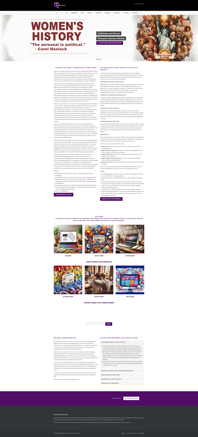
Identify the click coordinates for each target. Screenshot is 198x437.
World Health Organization (134, 349)
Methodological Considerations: (110, 383)
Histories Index (68, 296)
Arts (82, 13)
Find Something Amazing (131, 398)
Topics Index (130, 296)
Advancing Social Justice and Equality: (111, 379)
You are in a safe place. (139, 3)
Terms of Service (131, 433)
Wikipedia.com (65, 191)
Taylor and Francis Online (111, 187)
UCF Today (113, 195)
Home (123, 433)
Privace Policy (141, 433)
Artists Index (99, 256)
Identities (117, 13)
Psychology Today (118, 176)
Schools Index (99, 296)
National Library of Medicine (68, 189)
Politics (126, 13)
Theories (135, 13)
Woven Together (137, 189)
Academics (74, 13)
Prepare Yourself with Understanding (99, 303)
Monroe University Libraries (89, 177)
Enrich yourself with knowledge (99, 262)
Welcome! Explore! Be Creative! (64, 194)
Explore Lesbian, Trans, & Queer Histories (110, 42)
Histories (107, 13)
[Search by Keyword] (61, 13)
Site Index (68, 256)
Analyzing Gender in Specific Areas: (110, 375)
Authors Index (130, 256)
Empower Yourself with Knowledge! (111, 198)
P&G (103, 179)
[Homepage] (56, 13)
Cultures (98, 13)
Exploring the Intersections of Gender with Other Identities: (117, 370)
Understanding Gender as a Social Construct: (113, 342)
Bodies (90, 13)
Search (109, 324)
